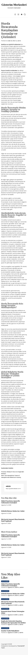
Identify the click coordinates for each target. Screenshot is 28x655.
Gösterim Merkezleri (14, 4)
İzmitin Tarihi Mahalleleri (10, 631)
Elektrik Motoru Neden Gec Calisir (12, 511)
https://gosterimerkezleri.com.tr (13, 488)
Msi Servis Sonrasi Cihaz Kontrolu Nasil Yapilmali (12, 520)
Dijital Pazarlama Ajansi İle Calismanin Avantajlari (10, 502)
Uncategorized (5, 581)
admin (19, 41)
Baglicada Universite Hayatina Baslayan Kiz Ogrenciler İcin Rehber (13, 622)
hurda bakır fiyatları (7, 468)
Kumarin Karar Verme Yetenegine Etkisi (12, 612)
